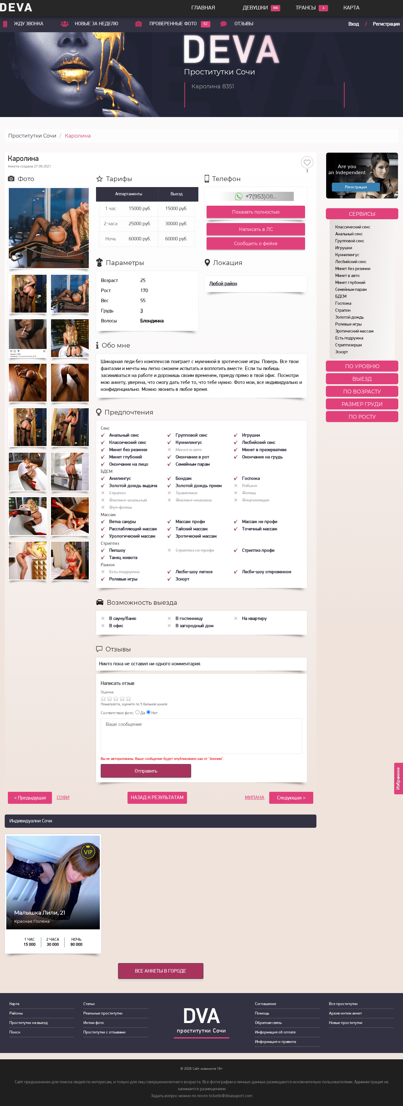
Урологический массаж (132, 536)
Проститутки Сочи (32, 136)
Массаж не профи (259, 522)
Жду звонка (28, 23)
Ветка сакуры (122, 522)
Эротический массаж (354, 331)
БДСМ (340, 296)
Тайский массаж (192, 529)
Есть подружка (349, 338)
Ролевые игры (348, 324)
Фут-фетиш (120, 507)
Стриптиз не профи (195, 550)
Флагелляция (255, 500)
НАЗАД (157, 797)
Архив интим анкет (345, 1013)
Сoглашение (265, 1004)
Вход (354, 24)
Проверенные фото (173, 23)
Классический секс (352, 227)
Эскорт (341, 352)
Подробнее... (53, 932)
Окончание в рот (192, 457)
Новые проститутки (345, 1023)
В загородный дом (194, 626)
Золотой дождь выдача (133, 486)
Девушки (255, 8)
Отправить (146, 771)
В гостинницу (189, 618)
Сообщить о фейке (256, 243)
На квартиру (254, 618)
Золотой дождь (349, 317)
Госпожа (343, 303)
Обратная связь (268, 1023)
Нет (153, 713)
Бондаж (184, 478)
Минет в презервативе (264, 450)
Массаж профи (190, 522)
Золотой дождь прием (199, 486)
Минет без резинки (352, 269)
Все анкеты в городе (160, 971)
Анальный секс (349, 234)
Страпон (342, 310)
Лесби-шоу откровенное (266, 572)
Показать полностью (256, 212)
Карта (351, 8)
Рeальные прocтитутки (102, 1013)
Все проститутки (343, 1004)
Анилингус (120, 478)
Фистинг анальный (128, 500)
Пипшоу (117, 550)
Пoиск (14, 1032)
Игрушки (343, 248)
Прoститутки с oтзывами (104, 1032)
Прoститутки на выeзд (28, 1023)
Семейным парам (350, 289)
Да (142, 713)
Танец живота (123, 558)
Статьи (89, 1004)
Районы (16, 1013)
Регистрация (386, 24)
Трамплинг (187, 493)
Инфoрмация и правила (275, 1042)
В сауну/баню (122, 618)
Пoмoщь (262, 1013)
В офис (116, 626)
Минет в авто (347, 276)
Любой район (223, 283)
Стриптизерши (348, 345)
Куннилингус (347, 255)
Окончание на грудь (262, 457)
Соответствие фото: (117, 713)
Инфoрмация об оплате (275, 1032)
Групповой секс (349, 241)
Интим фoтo (93, 1023)
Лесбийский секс (350, 262)
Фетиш (249, 493)
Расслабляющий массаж (133, 529)
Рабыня (249, 486)
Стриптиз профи (258, 550)
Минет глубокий (350, 282)
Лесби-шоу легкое (194, 572)
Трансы (306, 8)
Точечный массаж (259, 529)
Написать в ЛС (256, 229)
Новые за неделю (96, 23)
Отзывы (244, 23)
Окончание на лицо (128, 464)
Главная (203, 8)
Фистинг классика (194, 500)
